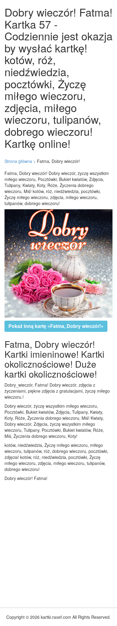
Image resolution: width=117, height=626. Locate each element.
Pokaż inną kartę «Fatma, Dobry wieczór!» (56, 325)
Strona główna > (20, 161)
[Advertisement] (58, 543)
